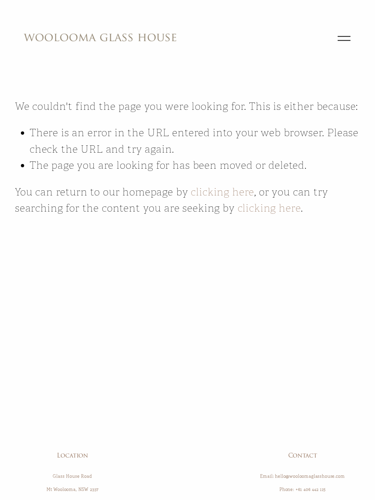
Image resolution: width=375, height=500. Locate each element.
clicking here (222, 192)
